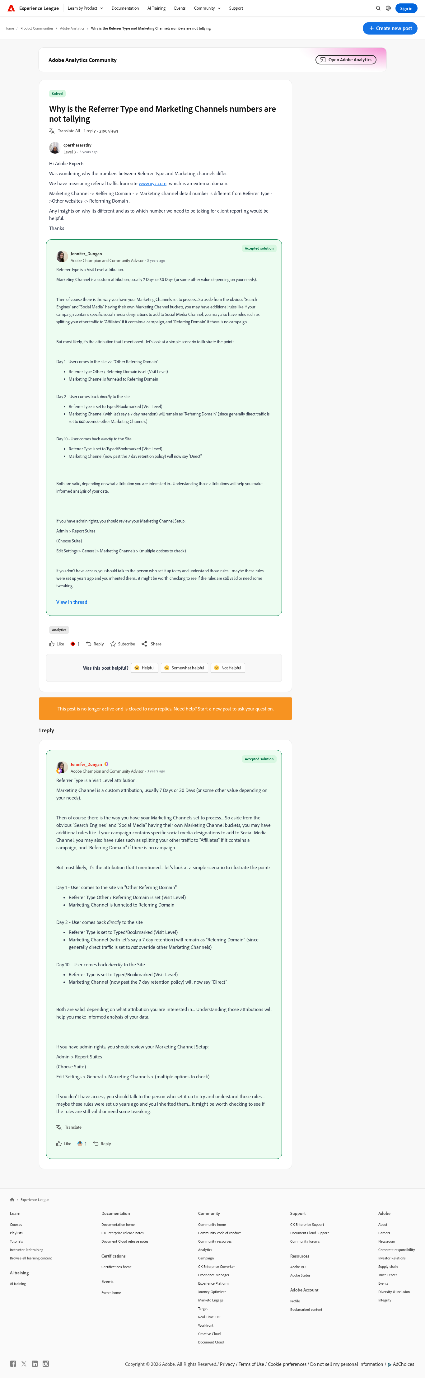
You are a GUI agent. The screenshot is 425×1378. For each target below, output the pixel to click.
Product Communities (37, 28)
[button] (390, 28)
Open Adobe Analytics (350, 60)
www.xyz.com (152, 183)
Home (9, 28)
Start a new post (214, 708)
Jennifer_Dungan (86, 253)
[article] (164, 954)
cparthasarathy (77, 145)
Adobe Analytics (72, 28)
